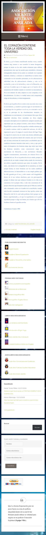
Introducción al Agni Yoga (17, 330)
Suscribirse (10, 466)
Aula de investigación (16, 305)
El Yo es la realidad (11, 229)
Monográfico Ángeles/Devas (18, 300)
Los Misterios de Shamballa (18, 323)
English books (13, 249)
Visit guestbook (9, 410)
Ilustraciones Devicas (16, 267)
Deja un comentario (11, 57)
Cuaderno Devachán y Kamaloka (20, 260)
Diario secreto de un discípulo (18, 337)
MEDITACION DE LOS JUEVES (24, 224)
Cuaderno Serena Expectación (19, 254)
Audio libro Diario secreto (17, 374)
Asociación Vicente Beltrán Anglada (23, 16)
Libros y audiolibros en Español (19, 284)
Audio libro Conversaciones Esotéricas (22, 361)
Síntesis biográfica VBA (16, 294)
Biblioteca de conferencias (17, 289)
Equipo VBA (31, 55)
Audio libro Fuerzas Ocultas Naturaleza (22, 367)
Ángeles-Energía (35, 229)
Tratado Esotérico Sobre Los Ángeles (21, 344)
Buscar (6, 423)
